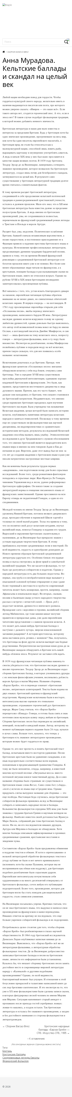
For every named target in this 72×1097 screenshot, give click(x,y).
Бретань (7, 1051)
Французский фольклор (16, 1061)
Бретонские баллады (14, 1054)
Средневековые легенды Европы (21, 1057)
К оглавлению (36, 1038)
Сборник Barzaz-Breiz (17, 52)
